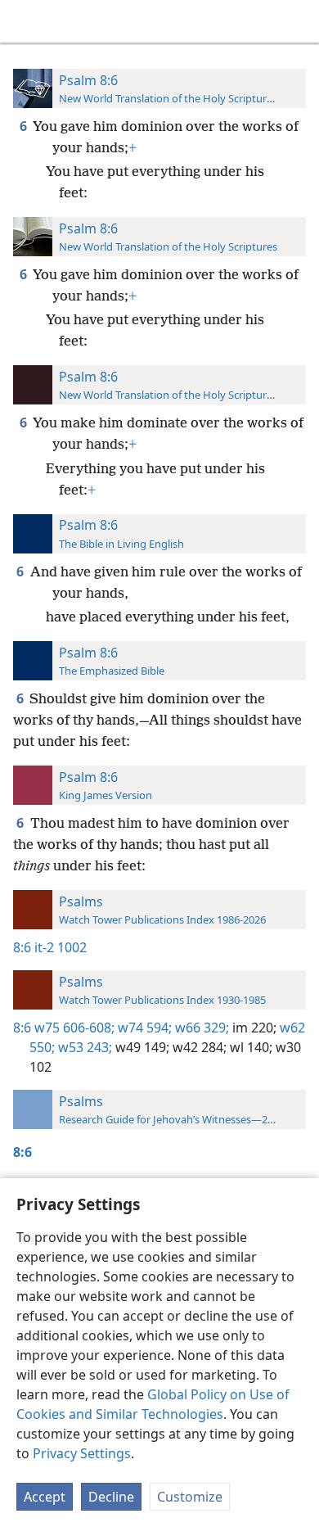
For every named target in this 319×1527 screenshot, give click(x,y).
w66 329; (200, 1028)
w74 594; (143, 1028)
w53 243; (83, 1047)
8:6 (22, 947)
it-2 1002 (60, 947)
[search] (298, 21)
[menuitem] (24, 21)
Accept (44, 1497)
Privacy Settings (82, 1453)
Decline (111, 1497)
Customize (189, 1497)
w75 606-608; (74, 1028)
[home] (24, 21)
